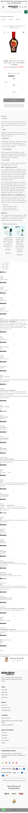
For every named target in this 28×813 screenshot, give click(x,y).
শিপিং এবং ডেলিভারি (5, 740)
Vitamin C (3, 19)
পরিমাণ (14, 85)
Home (4, 26)
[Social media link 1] (7, 794)
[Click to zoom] (23, 32)
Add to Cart (14, 100)
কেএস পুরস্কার (4, 737)
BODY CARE (4, 694)
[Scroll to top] (14, 810)
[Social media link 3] (21, 794)
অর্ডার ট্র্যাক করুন (4, 735)
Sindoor (17, 19)
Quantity (14, 91)
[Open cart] (25, 7)
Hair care (11, 19)
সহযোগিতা (3, 742)
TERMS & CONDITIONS (7, 725)
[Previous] (1, 2)
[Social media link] (2, 763)
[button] (11, 76)
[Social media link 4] (14, 801)
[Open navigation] (3, 7)
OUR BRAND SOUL (6, 710)
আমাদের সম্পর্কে (4, 705)
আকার (14, 78)
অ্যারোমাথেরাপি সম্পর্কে (5, 707)
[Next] (26, 2)
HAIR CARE (4, 692)
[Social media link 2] (14, 794)
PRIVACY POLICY (5, 718)
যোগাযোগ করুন (4, 732)
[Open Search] (20, 7)
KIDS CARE (4, 697)
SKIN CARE (4, 689)
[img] (3, 272)
